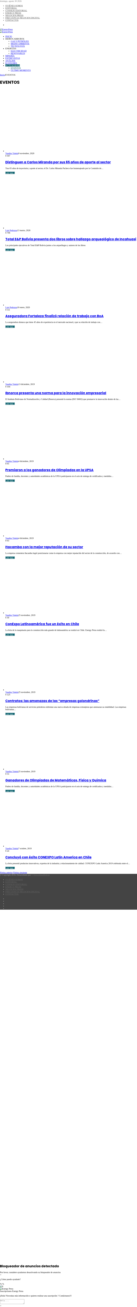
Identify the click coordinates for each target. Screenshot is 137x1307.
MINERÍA (10, 56)
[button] (68, 1290)
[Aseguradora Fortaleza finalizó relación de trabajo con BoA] (57, 305)
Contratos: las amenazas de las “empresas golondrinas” (52, 701)
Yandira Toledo (11, 153)
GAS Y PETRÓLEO (20, 41)
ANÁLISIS (10, 60)
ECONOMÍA (11, 63)
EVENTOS (16, 68)
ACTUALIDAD (12, 65)
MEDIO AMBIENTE (20, 44)
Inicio (2, 75)
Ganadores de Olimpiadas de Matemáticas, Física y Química (55, 780)
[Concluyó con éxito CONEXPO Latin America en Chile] (57, 846)
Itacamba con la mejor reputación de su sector (44, 547)
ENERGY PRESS (13, 13)
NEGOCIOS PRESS (14, 15)
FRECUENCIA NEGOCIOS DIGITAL (22, 18)
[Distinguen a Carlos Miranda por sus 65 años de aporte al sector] (57, 151)
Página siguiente (20, 872)
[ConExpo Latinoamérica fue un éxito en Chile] (57, 613)
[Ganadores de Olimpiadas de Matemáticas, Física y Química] (57, 769)
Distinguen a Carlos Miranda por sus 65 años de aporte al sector (58, 162)
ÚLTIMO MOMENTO (21, 70)
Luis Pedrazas (11, 230)
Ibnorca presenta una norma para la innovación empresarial (55, 393)
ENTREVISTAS (12, 58)
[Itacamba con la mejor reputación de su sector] (57, 536)
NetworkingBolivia (41, 875)
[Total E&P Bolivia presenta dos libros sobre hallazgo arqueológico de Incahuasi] (57, 228)
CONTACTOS (11, 20)
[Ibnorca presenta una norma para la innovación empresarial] (57, 382)
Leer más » (10, 173)
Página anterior (6, 872)
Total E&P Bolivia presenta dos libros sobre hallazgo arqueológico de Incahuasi (70, 239)
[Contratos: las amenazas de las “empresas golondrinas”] (57, 690)
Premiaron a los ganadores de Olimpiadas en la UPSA (49, 470)
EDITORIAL (11, 8)
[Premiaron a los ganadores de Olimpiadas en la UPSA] (57, 459)
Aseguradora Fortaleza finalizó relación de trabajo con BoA (54, 316)
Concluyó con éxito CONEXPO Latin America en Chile (48, 857)
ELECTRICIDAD (19, 51)
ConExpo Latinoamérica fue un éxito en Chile (42, 624)
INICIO (8, 36)
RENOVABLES (18, 53)
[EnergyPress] (6, 29)
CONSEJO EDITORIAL (16, 10)
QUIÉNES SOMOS (14, 6)
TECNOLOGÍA (18, 46)
